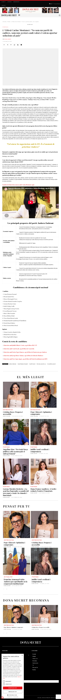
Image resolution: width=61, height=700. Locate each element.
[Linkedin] (17, 44)
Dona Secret (7, 39)
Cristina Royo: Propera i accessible (13, 413)
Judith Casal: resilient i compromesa (39, 450)
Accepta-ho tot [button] (12, 688)
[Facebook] (4, 44)
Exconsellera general (51, 363)
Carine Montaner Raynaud (23, 363)
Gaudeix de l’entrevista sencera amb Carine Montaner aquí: (18, 185)
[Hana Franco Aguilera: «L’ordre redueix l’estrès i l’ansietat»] (43, 472)
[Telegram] (21, 44)
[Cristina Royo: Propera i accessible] (16, 395)
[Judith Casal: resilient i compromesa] (43, 432)
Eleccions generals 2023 (41, 363)
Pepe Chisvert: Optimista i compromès (41, 413)
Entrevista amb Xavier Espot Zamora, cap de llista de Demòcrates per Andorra (25, 352)
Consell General (32, 363)
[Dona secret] (9, 15)
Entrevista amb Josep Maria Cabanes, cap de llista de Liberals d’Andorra (23, 355)
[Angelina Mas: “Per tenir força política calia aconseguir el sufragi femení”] (16, 432)
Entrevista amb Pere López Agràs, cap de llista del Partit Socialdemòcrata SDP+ (26, 359)
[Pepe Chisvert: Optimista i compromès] (43, 395)
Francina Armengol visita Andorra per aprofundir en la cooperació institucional (15, 581)
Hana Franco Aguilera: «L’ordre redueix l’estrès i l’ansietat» (43, 490)
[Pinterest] (10, 44)
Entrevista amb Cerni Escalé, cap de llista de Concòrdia (19, 349)
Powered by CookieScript (12, 696)
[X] (7, 44)
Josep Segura (6, 416)
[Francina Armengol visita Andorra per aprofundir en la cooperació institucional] (16, 561)
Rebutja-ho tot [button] (13, 691)
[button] (59, 15)
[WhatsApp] (14, 44)
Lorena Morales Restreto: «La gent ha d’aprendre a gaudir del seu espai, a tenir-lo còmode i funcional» (16, 492)
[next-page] (6, 589)
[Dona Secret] (30, 642)
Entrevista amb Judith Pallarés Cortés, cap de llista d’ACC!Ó (20, 345)
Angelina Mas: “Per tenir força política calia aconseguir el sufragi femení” (15, 451)
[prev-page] (4, 589)
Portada (8, 21)
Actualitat (8, 577)
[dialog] (12, 676)
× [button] (22, 655)
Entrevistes (4, 21)
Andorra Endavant (12, 363)
